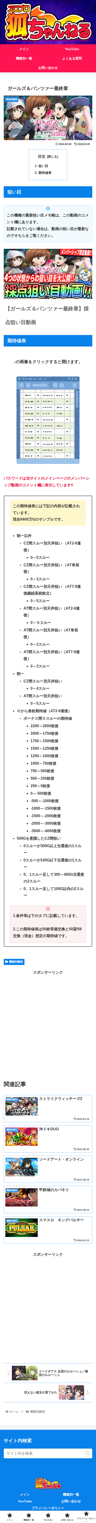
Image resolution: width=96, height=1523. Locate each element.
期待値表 (44, 173)
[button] (87, 1453)
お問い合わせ (71, 1501)
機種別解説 (16, 961)
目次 (41, 156)
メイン (25, 1494)
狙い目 (43, 166)
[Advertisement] (48, 1024)
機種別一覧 (71, 1494)
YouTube (25, 1501)
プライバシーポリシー (48, 1508)
